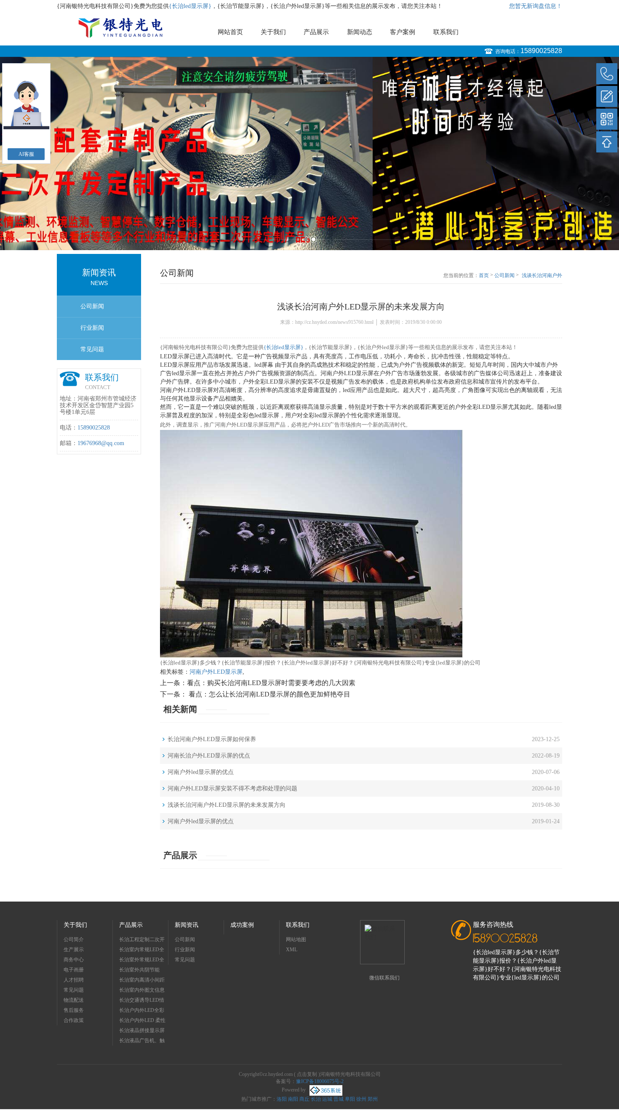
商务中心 (74, 960)
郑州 (373, 1099)
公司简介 (74, 939)
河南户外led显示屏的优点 (201, 772)
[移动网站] (606, 119)
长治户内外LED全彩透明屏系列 (141, 1011)
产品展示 (316, 32)
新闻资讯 (186, 925)
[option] (309, 153)
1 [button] (305, 239)
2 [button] (313, 239)
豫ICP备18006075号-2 (320, 1081)
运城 (327, 1099)
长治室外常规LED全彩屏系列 (141, 961)
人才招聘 (74, 980)
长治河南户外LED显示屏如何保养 (212, 739)
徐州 (361, 1099)
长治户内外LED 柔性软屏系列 (142, 1021)
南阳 (293, 1099)
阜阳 (350, 1099)
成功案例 (242, 925)
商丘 (304, 1099)
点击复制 (307, 1074)
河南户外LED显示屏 (216, 672)
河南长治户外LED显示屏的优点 (209, 755)
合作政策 (74, 1020)
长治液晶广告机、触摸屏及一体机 (142, 1042)
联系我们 (446, 32)
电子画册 (74, 970)
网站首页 (230, 32)
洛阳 (282, 1099)
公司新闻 (92, 306)
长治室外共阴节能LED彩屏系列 (139, 971)
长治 (316, 1099)
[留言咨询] (606, 96)
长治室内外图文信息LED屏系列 (142, 991)
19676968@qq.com (100, 443)
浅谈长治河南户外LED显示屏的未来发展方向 (542, 275)
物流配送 (74, 1000)
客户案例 (402, 32)
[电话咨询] (606, 73)
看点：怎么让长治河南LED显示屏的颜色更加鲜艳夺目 (268, 694)
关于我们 (273, 32)
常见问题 (92, 349)
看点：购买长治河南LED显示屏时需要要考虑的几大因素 (271, 682)
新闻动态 (359, 32)
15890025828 (541, 50)
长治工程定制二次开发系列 (142, 941)
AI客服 (26, 154)
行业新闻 (92, 328)
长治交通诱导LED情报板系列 (141, 1001)
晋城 (339, 1099)
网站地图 (296, 939)
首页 (484, 275)
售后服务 (74, 1010)
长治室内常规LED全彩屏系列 (141, 951)
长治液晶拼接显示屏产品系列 (142, 1031)
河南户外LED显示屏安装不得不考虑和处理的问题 (232, 788)
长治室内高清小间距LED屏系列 (142, 981)
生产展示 (74, 950)
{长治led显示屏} (190, 6)
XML (291, 950)
